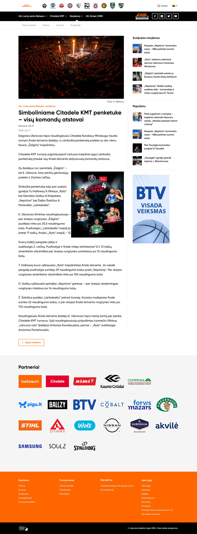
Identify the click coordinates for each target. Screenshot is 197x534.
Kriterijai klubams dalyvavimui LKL (157, 510)
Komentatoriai (148, 498)
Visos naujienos (29, 25)
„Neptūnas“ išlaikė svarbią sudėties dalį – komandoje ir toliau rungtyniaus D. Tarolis (159, 89)
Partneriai (146, 502)
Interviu (46, 25)
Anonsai (60, 25)
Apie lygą (146, 486)
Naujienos (75, 16)
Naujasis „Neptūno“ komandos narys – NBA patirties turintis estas (160, 49)
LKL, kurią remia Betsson (31, 16)
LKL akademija (107, 490)
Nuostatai (146, 506)
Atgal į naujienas (33, 342)
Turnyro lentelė (66, 486)
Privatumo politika (26, 502)
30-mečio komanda (151, 514)
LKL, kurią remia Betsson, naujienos (37, 106)
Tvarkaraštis (65, 490)
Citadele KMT (57, 16)
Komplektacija (25, 498)
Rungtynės (75, 25)
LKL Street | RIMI (94, 16)
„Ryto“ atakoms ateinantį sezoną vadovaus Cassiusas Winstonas (159, 63)
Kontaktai (146, 490)
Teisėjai (145, 494)
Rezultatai (64, 494)
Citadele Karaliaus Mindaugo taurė (117, 486)
